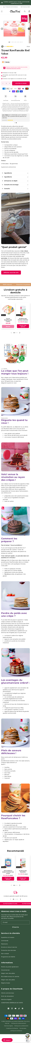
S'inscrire (15, 936)
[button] (26, 11)
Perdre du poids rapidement (10, 975)
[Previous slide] (11, 341)
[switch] (27, 1041)
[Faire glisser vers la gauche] (2, 29)
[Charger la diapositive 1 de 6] (17, 42)
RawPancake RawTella (23, 880)
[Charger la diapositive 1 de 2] (11, 42)
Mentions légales (6, 1008)
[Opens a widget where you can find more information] (7, 1040)
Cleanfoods (8, 1030)
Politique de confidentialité (21, 1034)
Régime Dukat (5, 991)
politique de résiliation (16, 1039)
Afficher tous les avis (11, 281)
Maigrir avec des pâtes (8, 982)
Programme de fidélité (8, 965)
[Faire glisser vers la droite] (29, 29)
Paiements (4, 952)
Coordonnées (23, 1037)
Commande (4, 949)
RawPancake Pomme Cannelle (23, 328)
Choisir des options (23, 335)
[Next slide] (19, 341)
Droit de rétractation (7, 1005)
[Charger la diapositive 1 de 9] (22, 42)
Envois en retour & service (9, 956)
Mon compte (5, 962)
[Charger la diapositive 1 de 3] (12, 42)
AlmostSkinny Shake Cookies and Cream (8, 881)
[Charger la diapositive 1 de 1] (9, 42)
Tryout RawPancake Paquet (8, 329)
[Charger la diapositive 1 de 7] (19, 42)
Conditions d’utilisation (12, 1037)
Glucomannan (5, 979)
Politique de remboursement (18, 1032)
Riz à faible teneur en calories (10, 985)
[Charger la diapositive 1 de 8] (20, 42)
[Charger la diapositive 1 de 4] (14, 42)
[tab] (14, 131)
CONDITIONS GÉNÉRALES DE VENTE (12, 1011)
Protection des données (8, 959)
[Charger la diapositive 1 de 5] (15, 42)
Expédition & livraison (7, 946)
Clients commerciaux (7, 1002)
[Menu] (1, 11)
